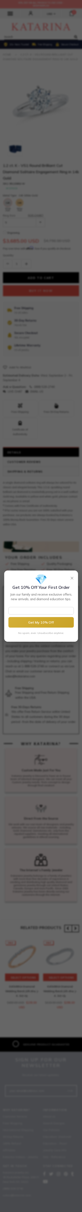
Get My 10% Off (41, 622)
